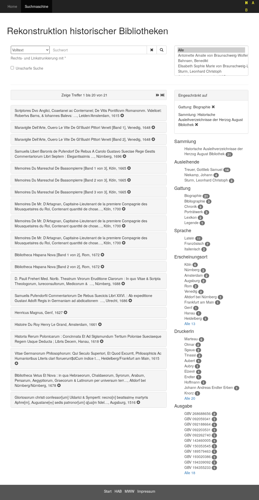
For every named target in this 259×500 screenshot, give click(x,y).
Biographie (193, 195)
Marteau (191, 338)
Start (108, 491)
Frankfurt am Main (199, 302)
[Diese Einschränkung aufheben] (213, 106)
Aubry (189, 365)
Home (12, 6)
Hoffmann (192, 382)
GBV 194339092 (197, 462)
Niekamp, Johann (198, 174)
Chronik (190, 206)
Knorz (189, 392)
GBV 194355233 (197, 467)
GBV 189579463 (197, 451)
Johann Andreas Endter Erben (208, 387)
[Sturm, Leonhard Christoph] (211, 71)
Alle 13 (189, 323)
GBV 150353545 (197, 445)
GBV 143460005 (197, 440)
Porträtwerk (193, 211)
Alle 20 (189, 398)
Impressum (146, 491)
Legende (191, 222)
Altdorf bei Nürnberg (200, 296)
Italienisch (192, 248)
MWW (129, 491)
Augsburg (192, 280)
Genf (188, 307)
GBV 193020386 (197, 456)
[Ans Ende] (162, 94)
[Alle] (211, 50)
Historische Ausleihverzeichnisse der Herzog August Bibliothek (213, 151)
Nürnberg (192, 269)
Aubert (189, 360)
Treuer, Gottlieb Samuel (203, 169)
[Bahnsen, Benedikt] (211, 60)
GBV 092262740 (197, 434)
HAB (118, 491)
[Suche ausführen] (162, 50)
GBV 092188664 (197, 424)
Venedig (190, 291)
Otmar (189, 344)
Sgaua (189, 349)
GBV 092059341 (197, 418)
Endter (189, 376)
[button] (152, 50)
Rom (188, 285)
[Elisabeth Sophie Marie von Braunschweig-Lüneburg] (211, 66)
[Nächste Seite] (158, 94)
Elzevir (189, 371)
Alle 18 (189, 472)
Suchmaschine (36, 6)
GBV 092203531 (197, 429)
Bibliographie (194, 201)
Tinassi (190, 354)
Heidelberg (193, 318)
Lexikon (190, 217)
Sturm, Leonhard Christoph (206, 180)
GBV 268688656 (197, 413)
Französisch (194, 243)
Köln (187, 264)
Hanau (189, 312)
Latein (189, 238)
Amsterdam (193, 275)
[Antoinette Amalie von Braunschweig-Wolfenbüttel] (211, 55)
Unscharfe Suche (29, 68)
